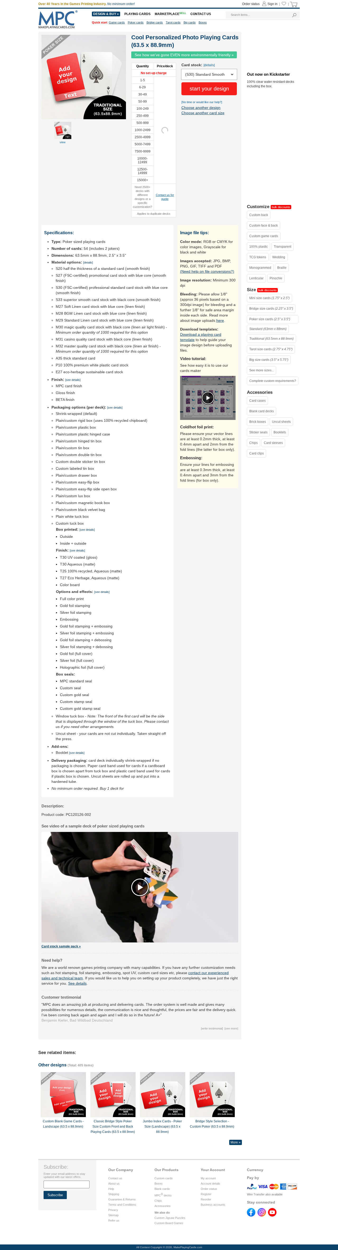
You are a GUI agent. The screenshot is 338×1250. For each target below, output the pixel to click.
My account (208, 1178)
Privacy (113, 1209)
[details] (209, 65)
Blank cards (162, 1188)
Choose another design (200, 108)
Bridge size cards (271, 308)
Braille (282, 268)
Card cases (257, 401)
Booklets (280, 432)
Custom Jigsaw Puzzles (169, 1217)
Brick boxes (257, 422)
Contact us (115, 1178)
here (220, 320)
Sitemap (113, 1215)
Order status (209, 1188)
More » (236, 1142)
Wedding (278, 257)
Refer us (113, 1220)
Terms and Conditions (122, 1204)
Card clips (256, 453)
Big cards (190, 22)
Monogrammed (260, 268)
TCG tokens (257, 257)
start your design (209, 89)
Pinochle (276, 278)
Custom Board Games (168, 1223)
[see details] (73, 379)
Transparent (282, 246)
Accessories (162, 1206)
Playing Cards (137, 14)
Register (206, 1194)
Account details (210, 1183)
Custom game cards (263, 236)
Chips (253, 443)
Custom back (258, 215)
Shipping (113, 1194)
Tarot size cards (271, 349)
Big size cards (268, 360)
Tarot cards (173, 22)
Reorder (206, 1199)
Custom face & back (263, 225)
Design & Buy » (106, 14)
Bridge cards (155, 22)
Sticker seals (258, 432)
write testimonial (212, 1028)
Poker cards (136, 22)
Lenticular (256, 278)
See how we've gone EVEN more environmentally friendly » (184, 55)
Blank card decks (261, 411)
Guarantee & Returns (122, 1199)
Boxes (158, 1183)
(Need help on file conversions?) (207, 271)
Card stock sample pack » (61, 946)
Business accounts (213, 1204)
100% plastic (258, 246)
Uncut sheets (281, 422)
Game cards (117, 22)
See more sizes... (261, 370)
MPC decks (163, 1195)
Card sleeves (273, 443)
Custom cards (163, 1178)
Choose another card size (202, 113)
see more (231, 1028)
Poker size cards (269, 319)
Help (111, 1188)
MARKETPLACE (170, 14)
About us (114, 1183)
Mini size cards (269, 298)
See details (77, 983)
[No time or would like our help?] (201, 102)
